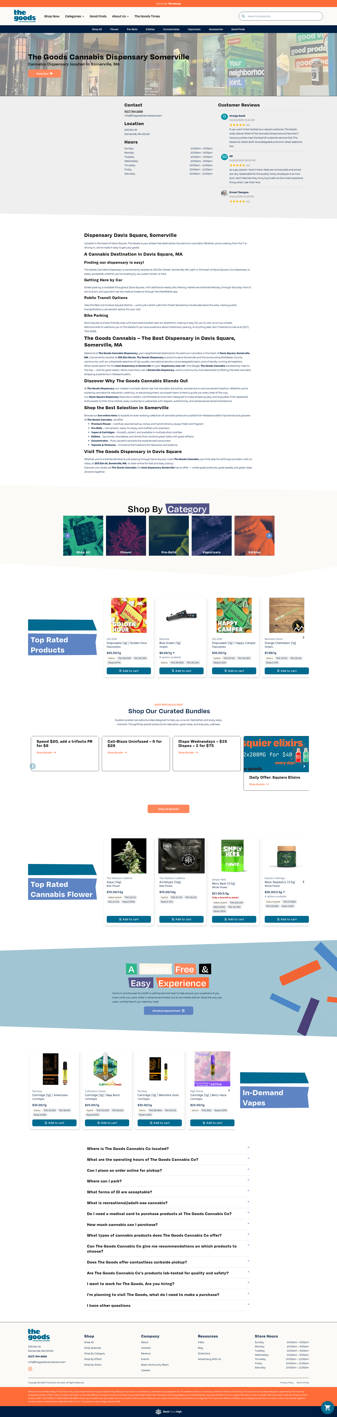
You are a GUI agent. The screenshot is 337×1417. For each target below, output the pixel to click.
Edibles (255, 552)
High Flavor (196, 1091)
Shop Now (52, 16)
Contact (146, 1347)
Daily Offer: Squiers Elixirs (274, 777)
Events (145, 1359)
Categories (73, 16)
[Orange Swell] (224, 117)
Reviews (146, 1353)
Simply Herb (219, 879)
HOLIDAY (112, 638)
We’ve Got (168, 3)
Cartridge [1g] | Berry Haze (208, 1095)
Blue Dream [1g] (170, 643)
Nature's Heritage (275, 878)
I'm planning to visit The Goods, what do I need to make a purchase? (153, 1294)
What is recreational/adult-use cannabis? (127, 1202)
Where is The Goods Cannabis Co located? (128, 1148)
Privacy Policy (287, 1382)
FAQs (201, 1342)
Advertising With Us (209, 1359)
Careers (145, 1370)
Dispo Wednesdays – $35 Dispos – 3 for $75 (203, 743)
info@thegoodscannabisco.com (47, 1361)
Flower (126, 552)
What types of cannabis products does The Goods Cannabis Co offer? (154, 1235)
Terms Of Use (302, 1382)
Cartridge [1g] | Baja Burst (102, 1095)
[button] (129, 637)
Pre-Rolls (168, 552)
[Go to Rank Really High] (168, 1411)
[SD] (224, 157)
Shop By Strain (93, 1364)
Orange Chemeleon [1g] (280, 643)
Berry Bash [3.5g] (223, 883)
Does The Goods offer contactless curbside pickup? (137, 1261)
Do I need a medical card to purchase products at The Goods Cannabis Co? (159, 1213)
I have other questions (109, 1305)
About (144, 1342)
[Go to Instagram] (30, 1369)
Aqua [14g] (114, 882)
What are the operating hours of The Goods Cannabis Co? (142, 1159)
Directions (204, 1353)
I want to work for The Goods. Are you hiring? (130, 1283)
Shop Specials (92, 1347)
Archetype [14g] (170, 882)
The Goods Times (147, 16)
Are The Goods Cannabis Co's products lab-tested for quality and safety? (158, 1272)
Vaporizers (212, 552)
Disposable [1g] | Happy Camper (234, 643)
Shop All (83, 552)
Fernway (37, 1091)
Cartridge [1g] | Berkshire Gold (158, 1095)
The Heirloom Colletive (119, 878)
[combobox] (284, 16)
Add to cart (131, 671)
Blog (200, 1347)
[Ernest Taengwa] (224, 193)
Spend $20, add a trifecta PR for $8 (64, 743)
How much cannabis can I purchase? (122, 1224)
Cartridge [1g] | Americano (50, 1095)
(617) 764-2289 (133, 111)
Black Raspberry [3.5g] (280, 882)
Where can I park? (104, 1180)
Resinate (164, 638)
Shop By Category (94, 1353)
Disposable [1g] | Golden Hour (127, 643)
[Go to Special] (278, 754)
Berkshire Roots (274, 638)
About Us (119, 16)
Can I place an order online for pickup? (124, 1170)
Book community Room (155, 1364)
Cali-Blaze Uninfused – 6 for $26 (135, 743)
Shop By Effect (93, 1359)
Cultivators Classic (95, 1091)
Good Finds (98, 16)
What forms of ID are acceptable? (119, 1191)
